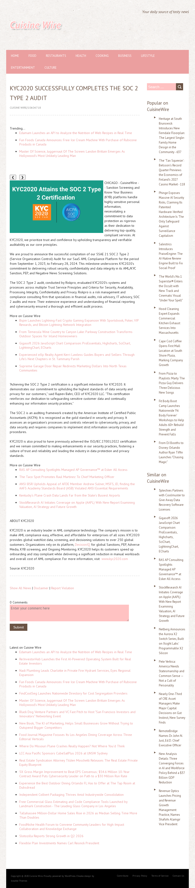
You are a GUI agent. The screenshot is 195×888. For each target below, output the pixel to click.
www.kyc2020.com (115, 559)
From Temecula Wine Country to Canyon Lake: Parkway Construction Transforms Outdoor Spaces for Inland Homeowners (75, 334)
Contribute (122, 875)
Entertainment (23, 68)
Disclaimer (41, 588)
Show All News (20, 588)
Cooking (102, 56)
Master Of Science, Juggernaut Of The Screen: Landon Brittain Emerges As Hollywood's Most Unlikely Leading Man (72, 153)
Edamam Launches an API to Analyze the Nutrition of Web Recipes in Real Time (75, 133)
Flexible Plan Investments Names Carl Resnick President (59, 843)
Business (125, 56)
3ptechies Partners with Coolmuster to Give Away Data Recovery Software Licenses (172, 500)
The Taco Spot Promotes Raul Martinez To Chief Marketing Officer (66, 477)
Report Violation (62, 588)
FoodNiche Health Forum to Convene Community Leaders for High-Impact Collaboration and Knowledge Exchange (71, 826)
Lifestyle (148, 56)
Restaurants (56, 56)
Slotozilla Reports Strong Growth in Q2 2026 (51, 836)
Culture (50, 68)
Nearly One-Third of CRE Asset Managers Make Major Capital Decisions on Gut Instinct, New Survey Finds (172, 708)
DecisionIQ (82, 544)
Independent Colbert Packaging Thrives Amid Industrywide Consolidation (71, 794)
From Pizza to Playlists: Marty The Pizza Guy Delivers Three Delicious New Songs (172, 383)
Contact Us (178, 875)
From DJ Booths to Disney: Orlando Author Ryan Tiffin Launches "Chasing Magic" (171, 452)
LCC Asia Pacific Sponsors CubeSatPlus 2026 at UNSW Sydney (63, 753)
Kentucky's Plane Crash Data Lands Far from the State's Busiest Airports (69, 495)
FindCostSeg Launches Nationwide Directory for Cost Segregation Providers (73, 693)
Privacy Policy (139, 875)
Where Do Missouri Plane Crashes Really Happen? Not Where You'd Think (72, 746)
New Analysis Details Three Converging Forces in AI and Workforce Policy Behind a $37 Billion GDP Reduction (172, 768)
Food (32, 56)
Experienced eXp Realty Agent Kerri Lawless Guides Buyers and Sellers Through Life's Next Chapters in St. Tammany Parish (77, 356)
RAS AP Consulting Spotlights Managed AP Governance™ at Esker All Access (73, 470)
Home (15, 56)
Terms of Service (159, 875)
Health (81, 56)
